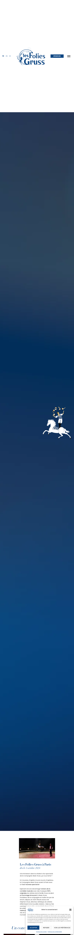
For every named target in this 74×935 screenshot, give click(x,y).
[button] (70, 910)
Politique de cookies (41, 931)
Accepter (33, 927)
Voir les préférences (62, 927)
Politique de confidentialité (55, 931)
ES (10, 56)
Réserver (57, 56)
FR (3, 56)
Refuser (46, 927)
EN (6, 56)
